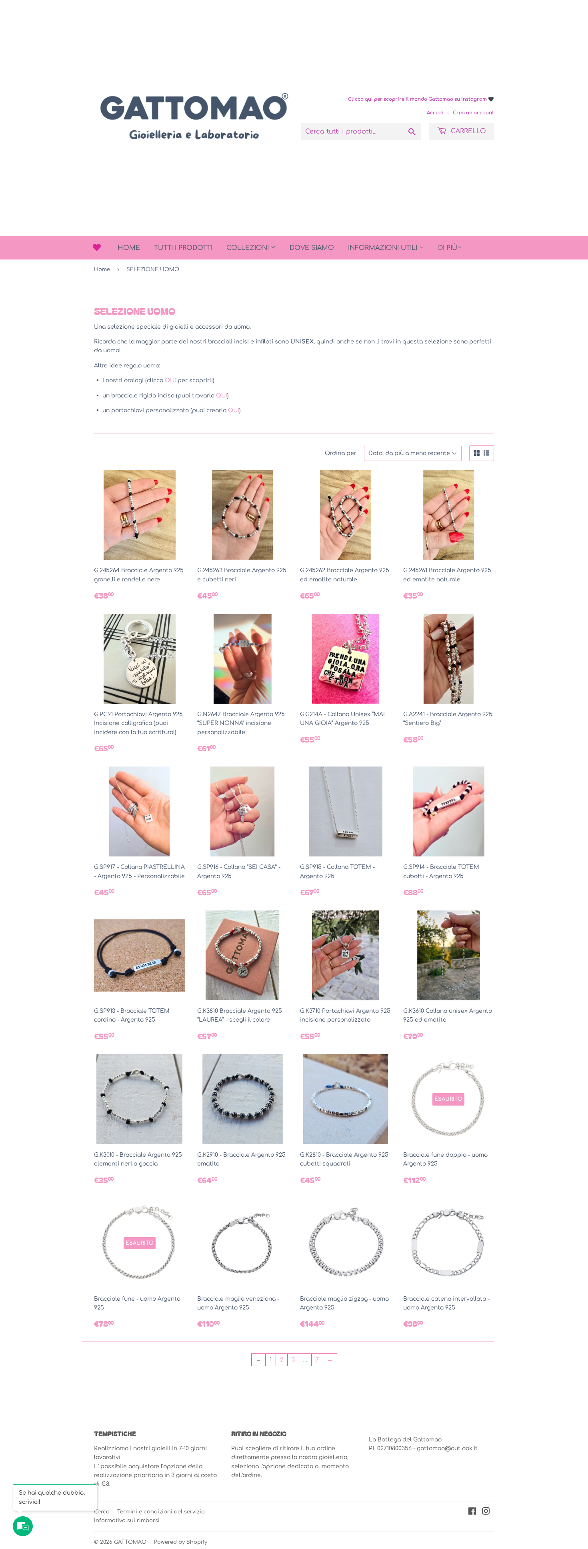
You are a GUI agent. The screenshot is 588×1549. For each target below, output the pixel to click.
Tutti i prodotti (183, 248)
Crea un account (473, 113)
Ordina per (340, 453)
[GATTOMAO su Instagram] (486, 1512)
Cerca (102, 1512)
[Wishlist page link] (97, 248)
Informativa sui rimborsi (127, 1520)
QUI (171, 380)
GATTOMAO (130, 1542)
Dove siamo (312, 248)
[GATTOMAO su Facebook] (472, 1512)
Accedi (435, 113)
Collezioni (248, 248)
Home (129, 248)
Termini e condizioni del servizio (161, 1512)
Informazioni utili (383, 248)
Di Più (447, 248)
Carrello (467, 131)
